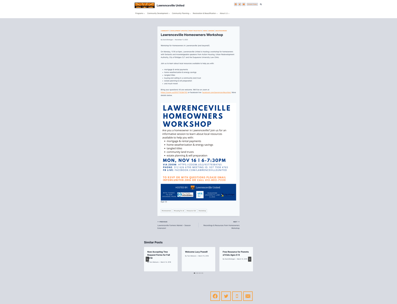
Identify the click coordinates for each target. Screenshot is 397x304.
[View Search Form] (261, 4)
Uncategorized (221, 31)
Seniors (211, 31)
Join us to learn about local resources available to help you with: (187, 63)
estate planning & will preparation (178, 81)
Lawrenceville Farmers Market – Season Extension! (174, 225)
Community (165, 31)
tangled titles (169, 75)
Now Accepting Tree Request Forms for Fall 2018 (158, 255)
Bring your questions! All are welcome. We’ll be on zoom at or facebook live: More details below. (198, 92)
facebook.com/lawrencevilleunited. (216, 92)
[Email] (244, 4)
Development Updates (179, 31)
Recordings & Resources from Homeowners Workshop (221, 225)
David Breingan (168, 39)
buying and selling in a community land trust (182, 78)
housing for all (179, 211)
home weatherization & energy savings (180, 72)
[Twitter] (240, 4)
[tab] (194, 273)
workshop (202, 211)
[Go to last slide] (147, 259)
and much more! (171, 84)
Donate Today (252, 4)
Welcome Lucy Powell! (196, 252)
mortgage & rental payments (176, 69)
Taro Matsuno (154, 262)
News (205, 31)
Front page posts (195, 31)
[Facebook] (235, 4)
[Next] (249, 259)
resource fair (191, 211)
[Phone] (237, 296)
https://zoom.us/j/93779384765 (174, 92)
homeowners (166, 211)
